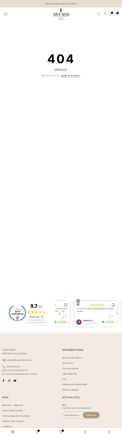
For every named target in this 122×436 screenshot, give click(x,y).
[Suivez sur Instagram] (9, 380)
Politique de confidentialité (74, 384)
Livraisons (7, 426)
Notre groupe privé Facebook (16, 416)
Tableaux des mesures (13, 421)
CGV (64, 379)
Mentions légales (70, 389)
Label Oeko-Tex (69, 373)
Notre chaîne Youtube (12, 410)
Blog (64, 405)
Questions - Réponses (12, 405)
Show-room (67, 363)
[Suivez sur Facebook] (3, 380)
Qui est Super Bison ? (72, 357)
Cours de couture (70, 368)
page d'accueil (70, 75)
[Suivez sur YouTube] (15, 380)
